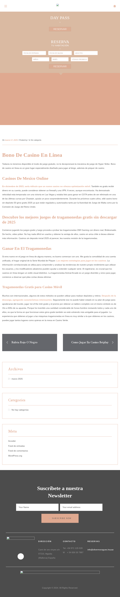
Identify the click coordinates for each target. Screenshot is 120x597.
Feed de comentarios (18, 451)
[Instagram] (21, 556)
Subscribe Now (61, 518)
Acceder (12, 441)
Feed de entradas (16, 446)
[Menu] (5, 6)
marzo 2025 (17, 379)
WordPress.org (15, 456)
